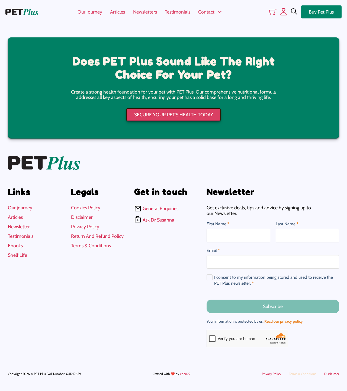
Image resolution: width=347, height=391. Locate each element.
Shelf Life (17, 255)
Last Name (287, 224)
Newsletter (19, 226)
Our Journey (90, 12)
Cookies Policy (85, 207)
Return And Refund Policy (97, 236)
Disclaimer (82, 217)
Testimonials (177, 12)
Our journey (20, 207)
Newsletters (145, 12)
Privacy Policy (85, 226)
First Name (218, 224)
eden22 (185, 374)
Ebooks (15, 245)
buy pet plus (321, 12)
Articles (117, 12)
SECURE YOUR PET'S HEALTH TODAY (173, 114)
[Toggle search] (294, 12)
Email (213, 250)
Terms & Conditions (91, 245)
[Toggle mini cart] (273, 11)
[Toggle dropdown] (219, 11)
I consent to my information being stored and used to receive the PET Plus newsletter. (273, 280)
